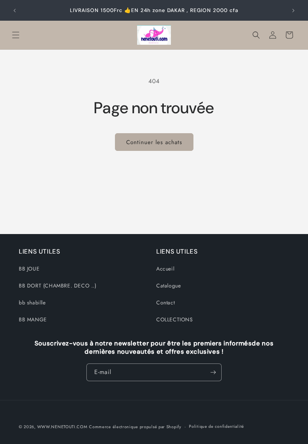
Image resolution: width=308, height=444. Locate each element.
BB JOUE (29, 268)
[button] (16, 35)
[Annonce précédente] (14, 10)
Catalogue (168, 285)
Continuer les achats (154, 142)
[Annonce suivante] (293, 10)
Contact (165, 302)
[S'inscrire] (213, 372)
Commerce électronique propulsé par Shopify (135, 427)
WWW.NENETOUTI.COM (62, 427)
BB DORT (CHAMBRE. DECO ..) (58, 285)
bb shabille (32, 302)
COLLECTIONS (174, 319)
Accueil (165, 268)
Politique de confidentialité (216, 426)
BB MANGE (33, 319)
